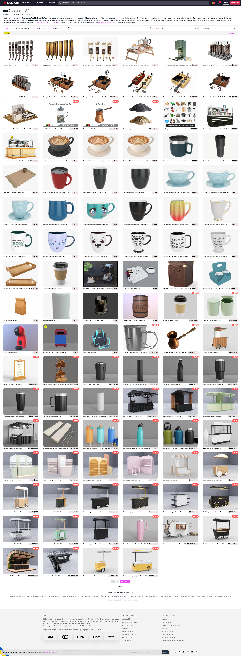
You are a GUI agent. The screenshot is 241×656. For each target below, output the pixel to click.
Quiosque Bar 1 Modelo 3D (51, 576)
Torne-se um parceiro (129, 634)
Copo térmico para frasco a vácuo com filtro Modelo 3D (140, 384)
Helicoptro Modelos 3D (204, 596)
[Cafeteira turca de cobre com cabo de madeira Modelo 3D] (180, 337)
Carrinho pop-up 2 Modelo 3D (52, 544)
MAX (37, 22)
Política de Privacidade (169, 634)
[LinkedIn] (192, 652)
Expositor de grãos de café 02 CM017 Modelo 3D (218, 65)
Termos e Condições (168, 638)
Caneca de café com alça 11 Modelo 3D (55, 224)
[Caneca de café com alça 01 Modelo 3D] (220, 242)
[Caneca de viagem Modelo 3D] (60, 401)
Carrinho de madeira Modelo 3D (212, 352)
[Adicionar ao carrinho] (32, 60)
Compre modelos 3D (131, 615)
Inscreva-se (235, 3)
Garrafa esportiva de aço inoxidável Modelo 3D (137, 448)
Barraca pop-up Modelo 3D (171, 480)
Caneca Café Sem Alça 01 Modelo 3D (134, 193)
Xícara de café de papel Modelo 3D (53, 288)
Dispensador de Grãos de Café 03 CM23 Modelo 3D (19, 65)
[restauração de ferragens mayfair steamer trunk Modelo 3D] (180, 274)
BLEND (46, 22)
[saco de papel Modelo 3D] (20, 306)
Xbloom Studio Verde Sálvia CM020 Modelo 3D (177, 65)
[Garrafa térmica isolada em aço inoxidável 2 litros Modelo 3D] (180, 433)
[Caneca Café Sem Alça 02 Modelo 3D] (100, 178)
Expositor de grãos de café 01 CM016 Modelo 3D (18, 97)
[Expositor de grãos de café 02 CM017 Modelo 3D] (220, 50)
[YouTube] (196, 652)
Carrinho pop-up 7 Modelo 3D (92, 512)
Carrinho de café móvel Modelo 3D (213, 544)
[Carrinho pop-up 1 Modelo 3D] (100, 529)
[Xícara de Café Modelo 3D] (180, 306)
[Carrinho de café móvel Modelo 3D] (220, 529)
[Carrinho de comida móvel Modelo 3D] (180, 529)
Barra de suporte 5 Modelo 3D (132, 416)
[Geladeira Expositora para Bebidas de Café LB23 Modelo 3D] (220, 114)
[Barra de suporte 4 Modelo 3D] (180, 401)
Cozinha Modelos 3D (54, 596)
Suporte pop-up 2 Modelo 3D (92, 480)
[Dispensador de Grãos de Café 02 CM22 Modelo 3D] (60, 50)
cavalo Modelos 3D (70, 596)
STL (54, 22)
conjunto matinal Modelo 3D (131, 288)
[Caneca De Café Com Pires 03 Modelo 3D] (180, 178)
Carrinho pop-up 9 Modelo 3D (12, 512)
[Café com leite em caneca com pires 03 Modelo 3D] (60, 146)
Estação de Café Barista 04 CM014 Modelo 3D (97, 97)
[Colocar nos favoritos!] (35, 60)
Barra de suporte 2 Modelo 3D (12, 448)
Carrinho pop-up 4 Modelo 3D (212, 512)
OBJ (58, 22)
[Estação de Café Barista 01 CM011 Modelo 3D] (220, 82)
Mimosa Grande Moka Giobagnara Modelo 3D (17, 129)
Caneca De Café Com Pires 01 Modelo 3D (16, 224)
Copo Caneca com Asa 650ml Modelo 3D (136, 544)
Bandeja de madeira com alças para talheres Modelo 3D (20, 288)
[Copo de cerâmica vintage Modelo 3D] (100, 306)
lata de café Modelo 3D (50, 320)
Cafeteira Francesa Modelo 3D (52, 129)
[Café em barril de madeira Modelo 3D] (140, 306)
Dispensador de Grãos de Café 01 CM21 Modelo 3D (99, 65)
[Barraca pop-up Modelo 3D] (180, 465)
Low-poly (58, 28)
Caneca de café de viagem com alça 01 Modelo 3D (58, 193)
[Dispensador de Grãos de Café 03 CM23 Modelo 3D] (20, 50)
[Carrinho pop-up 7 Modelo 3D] (100, 497)
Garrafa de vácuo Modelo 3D (172, 384)
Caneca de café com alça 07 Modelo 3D (215, 224)
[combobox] (177, 28)
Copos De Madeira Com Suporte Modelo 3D (56, 384)
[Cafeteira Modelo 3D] (100, 114)
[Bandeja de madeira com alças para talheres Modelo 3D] (20, 274)
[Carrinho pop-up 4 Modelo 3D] (220, 497)
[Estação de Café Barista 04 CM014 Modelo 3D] (100, 82)
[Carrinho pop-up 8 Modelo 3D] (60, 497)
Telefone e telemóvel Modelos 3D (114, 596)
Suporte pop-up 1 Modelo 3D (132, 480)
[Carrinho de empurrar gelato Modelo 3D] (140, 561)
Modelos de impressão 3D (131, 622)
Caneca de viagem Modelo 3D (52, 416)
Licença (164, 628)
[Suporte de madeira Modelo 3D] (20, 369)
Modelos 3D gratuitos (129, 625)
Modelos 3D (126, 619)
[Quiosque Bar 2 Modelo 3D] (20, 561)
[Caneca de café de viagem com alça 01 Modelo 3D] (60, 178)
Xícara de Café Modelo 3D (171, 320)
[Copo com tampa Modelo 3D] (220, 306)
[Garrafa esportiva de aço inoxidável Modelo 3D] (140, 433)
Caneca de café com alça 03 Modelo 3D (135, 256)
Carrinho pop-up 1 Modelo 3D (92, 544)
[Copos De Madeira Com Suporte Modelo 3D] (60, 369)
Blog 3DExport (127, 638)
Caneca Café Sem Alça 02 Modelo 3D (94, 193)
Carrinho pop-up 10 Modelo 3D (212, 480)
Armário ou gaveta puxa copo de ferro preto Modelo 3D (140, 129)
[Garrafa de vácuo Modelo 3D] (180, 369)
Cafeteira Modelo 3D (89, 129)
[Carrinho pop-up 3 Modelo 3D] (20, 529)
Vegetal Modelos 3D (135, 596)
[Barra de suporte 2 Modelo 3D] (20, 433)
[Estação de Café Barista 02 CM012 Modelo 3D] (180, 82)
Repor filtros (233, 33)
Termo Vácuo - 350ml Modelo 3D (93, 384)
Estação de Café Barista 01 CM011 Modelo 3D (217, 97)
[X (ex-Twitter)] (180, 652)
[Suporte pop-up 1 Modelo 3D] (140, 465)
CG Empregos (126, 641)
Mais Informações (50, 652)
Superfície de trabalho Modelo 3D (13, 193)
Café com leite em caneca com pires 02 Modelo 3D (98, 161)
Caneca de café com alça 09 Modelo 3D (135, 224)
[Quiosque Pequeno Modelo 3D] (220, 433)
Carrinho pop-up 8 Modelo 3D (52, 512)
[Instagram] (175, 652)
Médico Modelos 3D (187, 596)
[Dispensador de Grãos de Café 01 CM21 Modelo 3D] (100, 50)
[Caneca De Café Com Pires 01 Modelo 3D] (20, 210)
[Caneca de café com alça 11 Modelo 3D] (60, 210)
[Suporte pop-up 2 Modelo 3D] (100, 465)
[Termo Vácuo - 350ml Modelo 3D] (100, 369)
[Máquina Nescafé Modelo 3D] (20, 337)
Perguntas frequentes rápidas (171, 625)
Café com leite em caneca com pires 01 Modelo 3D (138, 161)
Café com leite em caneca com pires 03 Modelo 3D (58, 161)
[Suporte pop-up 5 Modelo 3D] (20, 465)
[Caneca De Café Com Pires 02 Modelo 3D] (220, 178)
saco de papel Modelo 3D (11, 320)
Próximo (124, 582)
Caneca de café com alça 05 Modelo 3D (55, 256)
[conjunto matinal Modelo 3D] (140, 274)
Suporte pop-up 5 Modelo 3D (12, 480)
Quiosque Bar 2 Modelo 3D (11, 576)
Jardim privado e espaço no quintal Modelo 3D (177, 129)
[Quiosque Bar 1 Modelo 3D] (60, 561)
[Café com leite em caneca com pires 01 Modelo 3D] (140, 146)
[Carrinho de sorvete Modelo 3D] (100, 561)
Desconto (42, 28)
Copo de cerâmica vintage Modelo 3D (94, 320)
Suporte (164, 619)
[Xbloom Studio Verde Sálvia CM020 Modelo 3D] (180, 50)
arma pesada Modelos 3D (223, 596)
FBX (51, 22)
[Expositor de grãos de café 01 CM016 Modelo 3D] (20, 82)
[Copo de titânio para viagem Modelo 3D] (140, 337)
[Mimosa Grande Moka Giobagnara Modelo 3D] (20, 114)
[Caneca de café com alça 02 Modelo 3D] (180, 242)
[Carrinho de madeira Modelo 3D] (220, 337)
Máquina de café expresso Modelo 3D (54, 352)
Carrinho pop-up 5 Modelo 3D (172, 512)
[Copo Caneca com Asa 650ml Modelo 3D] (140, 529)
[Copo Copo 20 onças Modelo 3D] (20, 401)
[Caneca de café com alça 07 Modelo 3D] (220, 210)
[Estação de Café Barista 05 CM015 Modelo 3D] (60, 82)
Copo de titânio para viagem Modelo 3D (135, 352)
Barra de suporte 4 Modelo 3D (172, 416)
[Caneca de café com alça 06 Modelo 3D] (20, 242)
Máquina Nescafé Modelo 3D (12, 352)
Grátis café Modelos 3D (21, 28)
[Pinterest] (184, 652)
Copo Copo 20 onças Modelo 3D (13, 416)
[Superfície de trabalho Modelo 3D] (20, 178)
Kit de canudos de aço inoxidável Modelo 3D (57, 448)
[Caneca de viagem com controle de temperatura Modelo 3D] (220, 146)
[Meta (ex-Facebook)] (188, 652)
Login (226, 3)
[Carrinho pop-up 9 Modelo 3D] (20, 497)
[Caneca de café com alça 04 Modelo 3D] (100, 242)
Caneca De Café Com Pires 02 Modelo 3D (216, 193)
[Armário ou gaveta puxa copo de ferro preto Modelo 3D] (140, 114)
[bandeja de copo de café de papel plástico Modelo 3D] (220, 274)
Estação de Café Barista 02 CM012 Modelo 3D (177, 97)
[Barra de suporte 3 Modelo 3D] (220, 401)
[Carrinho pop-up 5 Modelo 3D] (180, 497)
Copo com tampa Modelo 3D (211, 320)
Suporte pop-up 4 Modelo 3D (52, 480)
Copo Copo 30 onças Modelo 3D (213, 384)
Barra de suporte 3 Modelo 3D (212, 416)
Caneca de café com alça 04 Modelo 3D (95, 256)
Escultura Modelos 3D (18, 596)
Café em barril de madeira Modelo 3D (134, 320)
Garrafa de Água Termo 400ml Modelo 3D (96, 416)
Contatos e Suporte (169, 615)
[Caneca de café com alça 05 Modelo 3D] (60, 242)
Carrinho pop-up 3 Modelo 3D (12, 544)
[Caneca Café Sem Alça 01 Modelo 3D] (140, 178)
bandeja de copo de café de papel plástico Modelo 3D (219, 288)
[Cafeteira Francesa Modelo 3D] (60, 114)
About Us (47, 615)
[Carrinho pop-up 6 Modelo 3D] (140, 497)
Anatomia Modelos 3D (130, 600)
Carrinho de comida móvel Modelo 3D (174, 544)
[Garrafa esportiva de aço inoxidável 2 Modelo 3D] (100, 433)
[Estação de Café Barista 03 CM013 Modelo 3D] (140, 82)
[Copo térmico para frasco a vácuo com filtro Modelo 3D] (140, 369)
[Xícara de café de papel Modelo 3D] (60, 274)
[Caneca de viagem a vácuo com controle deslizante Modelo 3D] (180, 146)
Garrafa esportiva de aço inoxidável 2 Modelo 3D (98, 448)
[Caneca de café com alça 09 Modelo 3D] (140, 210)
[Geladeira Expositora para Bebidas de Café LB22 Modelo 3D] (20, 146)
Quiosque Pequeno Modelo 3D (212, 448)
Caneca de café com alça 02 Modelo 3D (175, 256)
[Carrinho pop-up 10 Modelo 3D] (220, 465)
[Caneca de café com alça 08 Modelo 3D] (180, 210)
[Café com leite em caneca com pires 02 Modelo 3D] (100, 146)
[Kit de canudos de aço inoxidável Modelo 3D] (60, 433)
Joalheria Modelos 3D (152, 596)
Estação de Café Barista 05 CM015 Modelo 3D (57, 97)
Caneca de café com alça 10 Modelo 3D (95, 224)
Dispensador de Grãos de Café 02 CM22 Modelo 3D (59, 65)
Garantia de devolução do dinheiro (172, 641)
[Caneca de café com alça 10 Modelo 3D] (100, 210)
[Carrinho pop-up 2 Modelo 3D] (60, 529)
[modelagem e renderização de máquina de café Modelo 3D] (100, 274)
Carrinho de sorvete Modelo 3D (92, 576)
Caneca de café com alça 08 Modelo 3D (175, 224)
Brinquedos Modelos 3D (170, 596)
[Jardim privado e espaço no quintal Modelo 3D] (180, 114)
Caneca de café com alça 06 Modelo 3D (15, 256)
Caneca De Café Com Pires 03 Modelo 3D (176, 193)
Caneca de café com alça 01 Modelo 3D (215, 256)
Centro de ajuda (166, 622)
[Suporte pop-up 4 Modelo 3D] (60, 465)
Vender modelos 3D (128, 631)
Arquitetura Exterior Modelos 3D (89, 596)
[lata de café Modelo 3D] (60, 306)
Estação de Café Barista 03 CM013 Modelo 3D (137, 97)
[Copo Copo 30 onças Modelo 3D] (220, 369)
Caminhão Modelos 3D (112, 600)
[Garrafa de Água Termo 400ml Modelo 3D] (100, 401)
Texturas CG (126, 628)
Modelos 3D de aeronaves (107, 22)
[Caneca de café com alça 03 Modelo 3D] (140, 242)
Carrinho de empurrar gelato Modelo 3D (135, 576)
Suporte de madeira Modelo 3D (12, 384)
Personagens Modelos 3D (36, 596)
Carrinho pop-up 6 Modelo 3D (132, 512)
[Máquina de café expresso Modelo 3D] (60, 337)
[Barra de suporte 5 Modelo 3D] (140, 401)
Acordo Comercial (167, 631)
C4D (41, 22)
